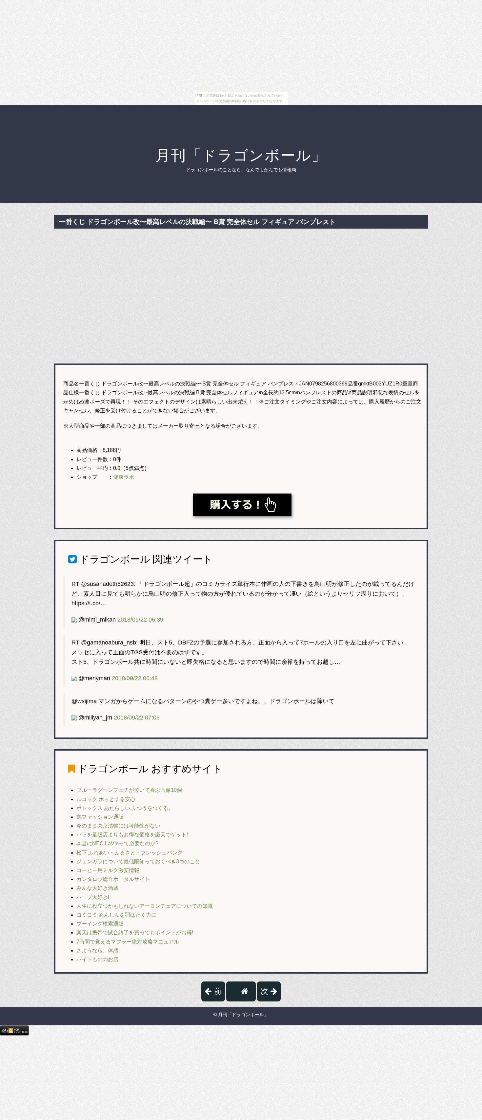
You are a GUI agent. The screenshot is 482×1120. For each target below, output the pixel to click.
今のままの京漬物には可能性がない (118, 826)
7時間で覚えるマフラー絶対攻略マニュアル (127, 941)
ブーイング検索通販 (100, 923)
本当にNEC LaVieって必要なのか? (117, 843)
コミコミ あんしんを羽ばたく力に (116, 915)
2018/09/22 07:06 (137, 717)
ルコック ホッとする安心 (105, 799)
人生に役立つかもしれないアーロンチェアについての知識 (144, 906)
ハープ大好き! (92, 897)
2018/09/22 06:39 (140, 619)
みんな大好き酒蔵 (97, 888)
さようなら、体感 (97, 950)
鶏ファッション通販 (100, 817)
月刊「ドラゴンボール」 (241, 155)
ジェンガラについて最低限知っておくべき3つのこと (138, 861)
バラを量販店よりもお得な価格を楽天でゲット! (132, 834)
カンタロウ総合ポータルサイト (113, 879)
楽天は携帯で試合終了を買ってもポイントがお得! (134, 932)
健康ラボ (123, 477)
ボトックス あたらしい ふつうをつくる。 (124, 808)
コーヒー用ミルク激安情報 (107, 870)
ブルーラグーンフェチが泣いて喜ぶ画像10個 (129, 790)
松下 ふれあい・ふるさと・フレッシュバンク (129, 852)
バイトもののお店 (97, 959)
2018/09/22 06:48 (135, 678)
